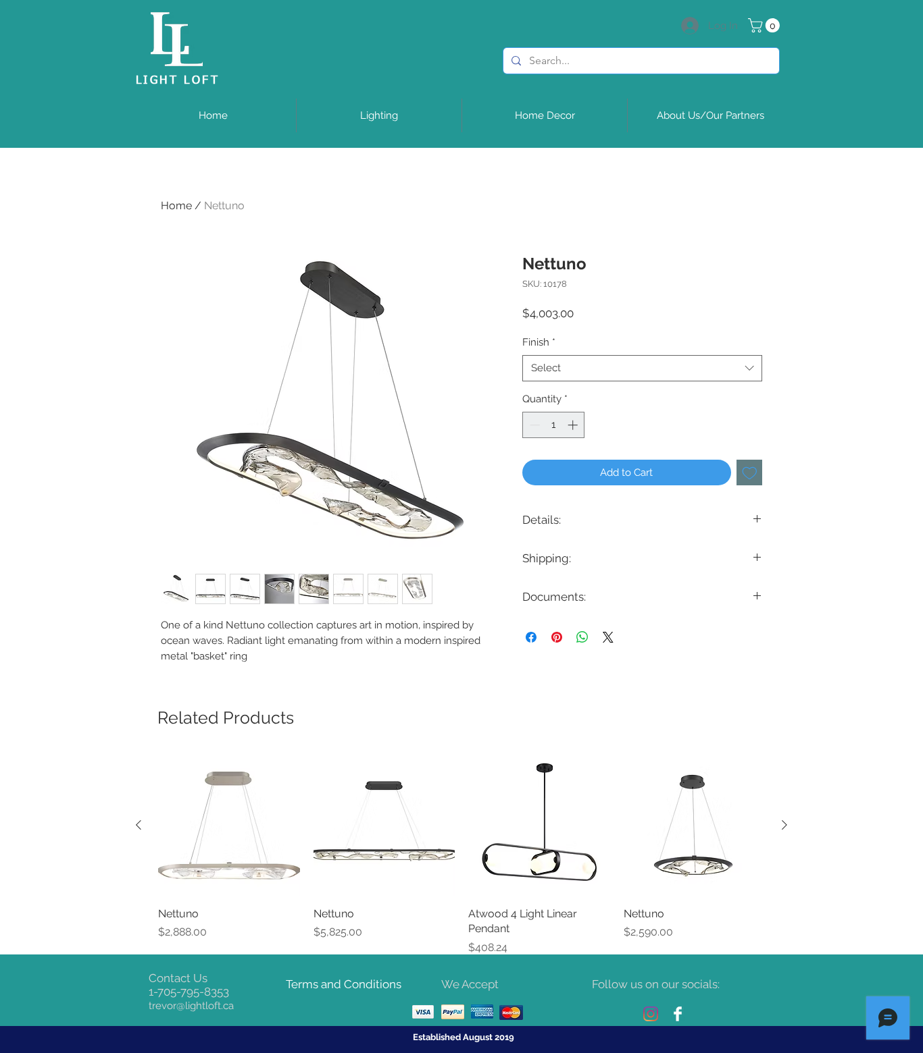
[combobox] (642, 368)
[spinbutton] (554, 424)
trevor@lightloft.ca (191, 1006)
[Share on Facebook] (531, 637)
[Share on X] (608, 637)
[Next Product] (784, 825)
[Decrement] (533, 424)
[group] (461, 855)
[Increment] (574, 424)
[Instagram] (650, 1013)
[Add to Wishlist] (750, 473)
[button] (765, 25)
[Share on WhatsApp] (582, 637)
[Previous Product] (138, 825)
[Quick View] (229, 825)
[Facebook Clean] (677, 1013)
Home (176, 205)
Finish (538, 342)
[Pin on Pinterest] (557, 637)
